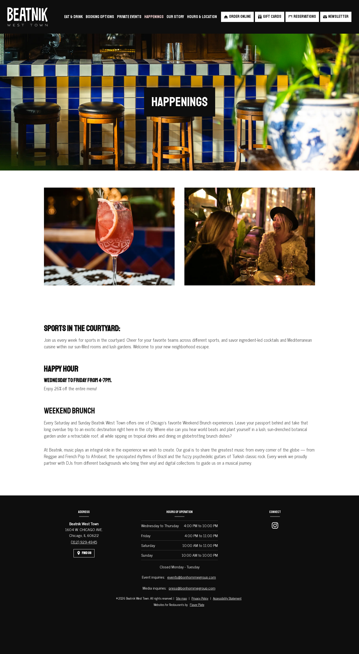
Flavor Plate (197, 604)
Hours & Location (202, 16)
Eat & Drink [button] (73, 16)
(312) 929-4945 (84, 542)
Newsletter (338, 16)
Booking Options (100, 16)
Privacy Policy (199, 598)
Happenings (154, 16)
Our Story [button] (175, 16)
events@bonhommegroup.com (191, 577)
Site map (181, 598)
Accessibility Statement (227, 598)
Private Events (129, 16)
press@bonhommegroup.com (192, 588)
